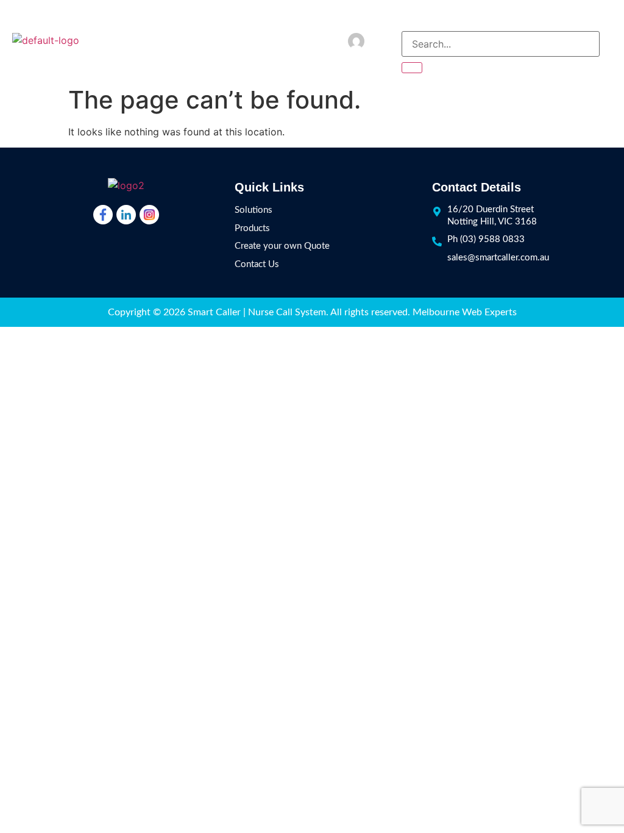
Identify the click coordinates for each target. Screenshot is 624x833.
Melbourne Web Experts (465, 312)
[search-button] (412, 67)
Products (252, 228)
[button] (606, 40)
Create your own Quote (282, 246)
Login (382, 40)
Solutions (253, 210)
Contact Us (257, 264)
